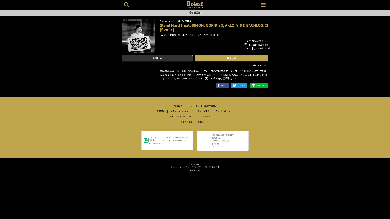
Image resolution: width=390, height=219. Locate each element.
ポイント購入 (193, 105)
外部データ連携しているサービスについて (214, 111)
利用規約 (161, 111)
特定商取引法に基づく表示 (181, 116)
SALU (163, 35)
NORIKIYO (183, 35)
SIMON (172, 35)
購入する (231, 58)
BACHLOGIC (212, 35)
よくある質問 (186, 121)
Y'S (201, 35)
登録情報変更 (210, 105)
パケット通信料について (209, 116)
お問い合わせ (204, 121)
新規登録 (178, 105)
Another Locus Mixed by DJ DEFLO (175, 20)
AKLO (194, 35)
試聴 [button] (155, 58)
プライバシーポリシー (180, 111)
